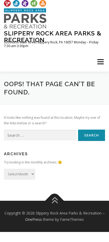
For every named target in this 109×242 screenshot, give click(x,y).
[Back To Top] (54, 200)
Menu (100, 62)
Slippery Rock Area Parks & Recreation (53, 36)
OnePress (33, 219)
